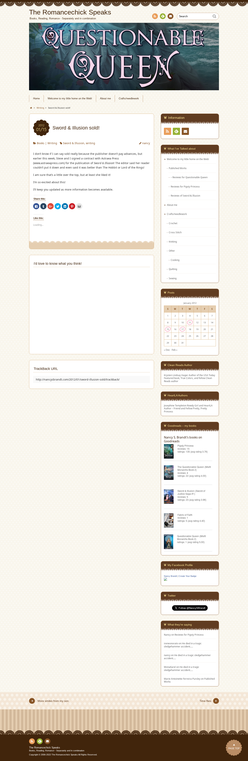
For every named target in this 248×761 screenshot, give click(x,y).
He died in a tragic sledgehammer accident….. (183, 645)
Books (40, 143)
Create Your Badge (187, 576)
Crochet (173, 223)
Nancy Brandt (170, 576)
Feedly (163, 16)
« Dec (167, 349)
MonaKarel (170, 666)
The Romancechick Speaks (44, 747)
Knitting (173, 241)
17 (182, 329)
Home (36, 98)
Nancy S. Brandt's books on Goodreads (183, 439)
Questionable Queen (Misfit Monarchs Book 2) (191, 537)
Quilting (173, 269)
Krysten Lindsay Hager (176, 375)
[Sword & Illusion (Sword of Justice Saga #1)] (170, 497)
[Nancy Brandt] (165, 580)
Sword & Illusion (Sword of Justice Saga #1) (191, 492)
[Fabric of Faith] (170, 521)
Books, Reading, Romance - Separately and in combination (56, 750)
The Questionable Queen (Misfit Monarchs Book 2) (194, 468)
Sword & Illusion (73, 143)
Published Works (178, 168)
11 (190, 322)
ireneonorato (171, 643)
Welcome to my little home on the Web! (70, 98)
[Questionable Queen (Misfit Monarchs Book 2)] (170, 542)
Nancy (167, 634)
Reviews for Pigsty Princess (185, 186)
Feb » (174, 349)
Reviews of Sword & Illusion (185, 195)
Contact (170, 16)
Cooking (175, 259)
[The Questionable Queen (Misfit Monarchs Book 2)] (170, 473)
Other (172, 250)
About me (105, 98)
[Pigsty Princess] (170, 452)
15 (168, 329)
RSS (155, 16)
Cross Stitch (175, 232)
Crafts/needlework (129, 98)
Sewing (173, 278)
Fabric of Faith (184, 514)
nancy (146, 143)
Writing (52, 143)
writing (90, 143)
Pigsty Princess (185, 445)
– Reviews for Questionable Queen (189, 177)
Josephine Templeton (175, 405)
